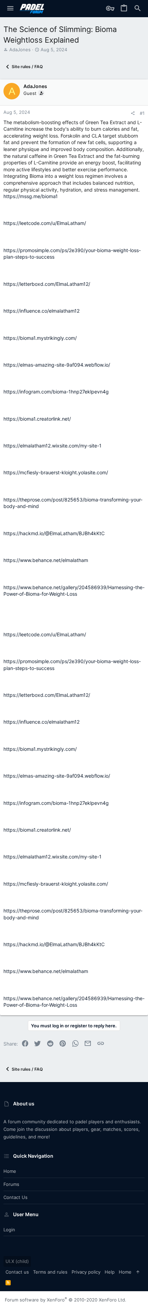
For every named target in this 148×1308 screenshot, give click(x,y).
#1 (142, 113)
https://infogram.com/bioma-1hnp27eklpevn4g (56, 391)
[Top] (138, 1272)
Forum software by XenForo (65, 1299)
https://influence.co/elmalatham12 (41, 311)
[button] (10, 8)
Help (110, 1272)
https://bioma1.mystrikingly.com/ (40, 338)
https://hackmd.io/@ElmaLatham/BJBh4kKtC (54, 533)
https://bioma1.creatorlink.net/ (37, 419)
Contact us (15, 1197)
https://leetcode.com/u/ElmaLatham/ (44, 223)
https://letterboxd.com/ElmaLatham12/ (46, 284)
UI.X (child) (17, 1261)
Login (9, 1229)
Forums (11, 1184)
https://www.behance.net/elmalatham (45, 560)
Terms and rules (50, 1272)
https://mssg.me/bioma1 (30, 196)
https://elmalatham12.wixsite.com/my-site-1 (52, 445)
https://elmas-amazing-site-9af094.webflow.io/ (56, 365)
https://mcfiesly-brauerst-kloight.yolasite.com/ (55, 472)
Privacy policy (86, 1272)
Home (9, 1171)
